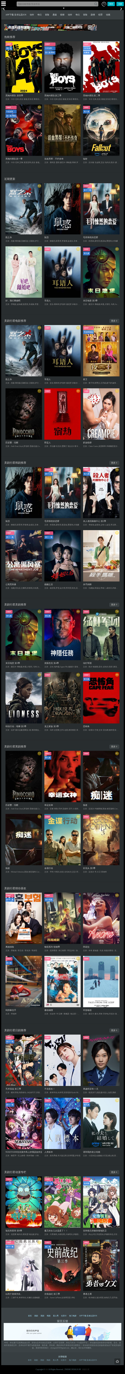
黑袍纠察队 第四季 (14, 95)
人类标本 (48, 1152)
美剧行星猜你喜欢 (15, 888)
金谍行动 (48, 868)
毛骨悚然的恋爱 (90, 237)
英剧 (42, 1316)
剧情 (93, 15)
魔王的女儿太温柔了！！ (56, 1230)
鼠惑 (46, 237)
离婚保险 (9, 947)
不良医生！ (49, 1089)
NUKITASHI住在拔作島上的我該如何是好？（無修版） (23, 1152)
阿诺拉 (86, 947)
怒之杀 (8, 237)
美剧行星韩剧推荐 (15, 462)
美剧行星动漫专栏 (15, 1172)
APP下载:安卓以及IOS (15, 15)
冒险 (47, 15)
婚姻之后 (48, 584)
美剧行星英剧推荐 (15, 746)
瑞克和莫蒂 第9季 (13, 1230)
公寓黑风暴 (10, 584)
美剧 (36, 1316)
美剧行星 (85, 1369)
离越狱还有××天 (90, 1089)
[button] (104, 4)
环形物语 (87, 1010)
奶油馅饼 (87, 442)
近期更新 (9, 178)
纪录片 (64, 1316)
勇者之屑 (87, 1294)
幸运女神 (48, 805)
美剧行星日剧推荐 (15, 1030)
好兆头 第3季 (89, 868)
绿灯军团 (87, 663)
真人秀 (56, 1316)
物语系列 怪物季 (52, 947)
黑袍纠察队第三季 (52, 95)
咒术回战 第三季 (13, 1089)
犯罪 (100, 15)
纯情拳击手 (10, 1010)
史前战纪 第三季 (52, 1294)
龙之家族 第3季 (51, 726)
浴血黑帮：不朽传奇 (54, 159)
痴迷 (85, 805)
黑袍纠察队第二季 (91, 95)
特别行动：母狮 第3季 (15, 726)
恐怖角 (86, 726)
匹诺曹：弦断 (11, 442)
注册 (120, 4)
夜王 (85, 379)
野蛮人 (47, 442)
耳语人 (47, 300)
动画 (108, 15)
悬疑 (55, 15)
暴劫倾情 (48, 1010)
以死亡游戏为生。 (14, 1294)
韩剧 (48, 1316)
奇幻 (39, 15)
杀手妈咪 (87, 584)
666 (46, 1369)
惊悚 (62, 15)
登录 (111, 4)
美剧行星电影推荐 (15, 320)
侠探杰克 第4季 (51, 663)
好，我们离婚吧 (12, 300)
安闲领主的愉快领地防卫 (95, 1230)
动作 (32, 15)
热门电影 (73, 1316)
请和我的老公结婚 (91, 1152)
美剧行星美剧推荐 (15, 604)
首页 (30, 1316)
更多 (113, 321)
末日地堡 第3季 (90, 300)
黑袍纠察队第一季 (14, 159)
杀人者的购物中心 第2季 (94, 521)
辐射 (85, 159)
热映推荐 (9, 37)
